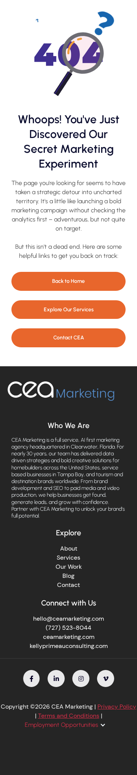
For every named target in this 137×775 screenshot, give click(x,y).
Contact (68, 585)
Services (68, 558)
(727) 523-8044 (68, 628)
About (68, 548)
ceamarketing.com (68, 637)
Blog (68, 576)
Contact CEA (68, 337)
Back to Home (68, 281)
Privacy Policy (116, 707)
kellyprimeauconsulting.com (69, 646)
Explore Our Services (69, 309)
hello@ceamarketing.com (68, 619)
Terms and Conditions (68, 716)
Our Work (69, 567)
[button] (69, 725)
